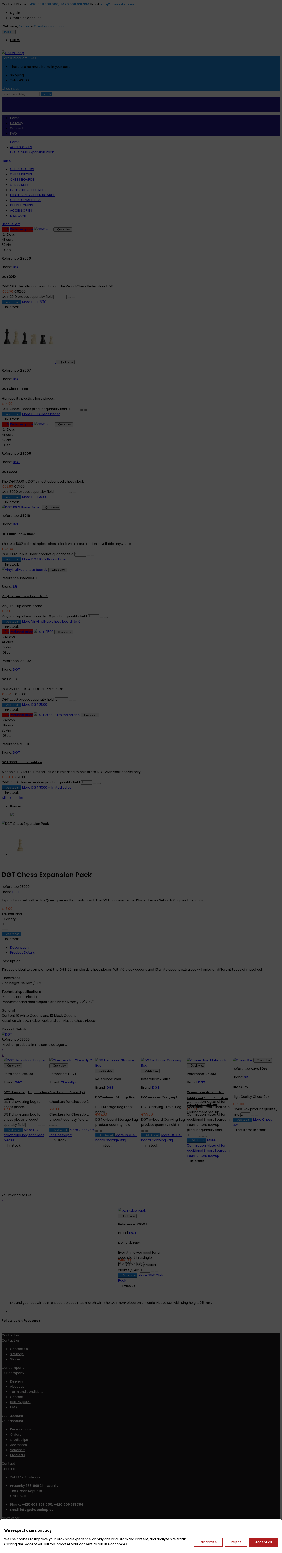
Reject (236, 1542)
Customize (208, 1542)
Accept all (263, 1542)
